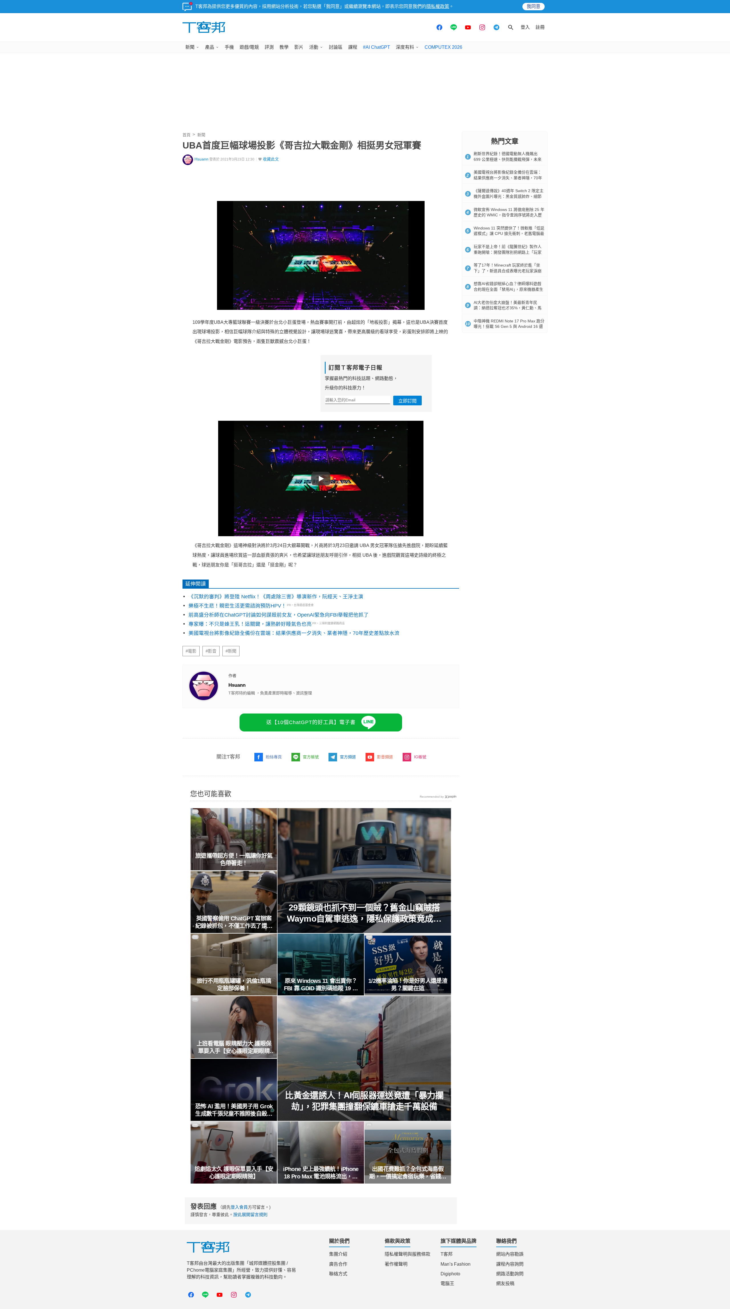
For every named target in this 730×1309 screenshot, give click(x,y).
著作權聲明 (396, 1264)
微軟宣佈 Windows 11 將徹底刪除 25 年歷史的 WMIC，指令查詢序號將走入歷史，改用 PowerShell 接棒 (509, 215)
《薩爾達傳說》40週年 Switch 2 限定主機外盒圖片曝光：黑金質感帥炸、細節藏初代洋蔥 (509, 196)
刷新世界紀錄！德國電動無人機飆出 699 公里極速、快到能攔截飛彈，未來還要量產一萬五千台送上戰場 (508, 159)
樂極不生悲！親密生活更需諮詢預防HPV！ (237, 606)
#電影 (191, 651)
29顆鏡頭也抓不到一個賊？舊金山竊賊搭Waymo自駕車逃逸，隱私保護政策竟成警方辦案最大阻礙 (364, 913)
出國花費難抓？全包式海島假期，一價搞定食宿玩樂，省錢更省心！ (407, 1173)
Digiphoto (450, 1273)
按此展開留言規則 (250, 1214)
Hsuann (201, 159)
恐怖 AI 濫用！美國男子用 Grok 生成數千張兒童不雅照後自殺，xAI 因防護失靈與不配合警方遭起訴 (234, 1110)
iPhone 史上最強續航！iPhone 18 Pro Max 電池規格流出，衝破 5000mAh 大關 (320, 1173)
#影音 (211, 651)
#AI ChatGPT (376, 47)
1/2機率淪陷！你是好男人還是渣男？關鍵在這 (407, 984)
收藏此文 (271, 159)
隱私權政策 (437, 6)
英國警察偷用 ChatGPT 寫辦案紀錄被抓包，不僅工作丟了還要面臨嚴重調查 (233, 922)
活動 (313, 47)
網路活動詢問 (510, 1273)
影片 (298, 47)
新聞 (189, 47)
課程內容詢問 (510, 1264)
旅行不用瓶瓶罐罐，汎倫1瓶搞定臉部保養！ (233, 984)
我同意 (533, 6)
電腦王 (447, 1283)
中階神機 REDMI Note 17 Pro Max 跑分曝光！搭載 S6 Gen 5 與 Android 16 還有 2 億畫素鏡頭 (509, 326)
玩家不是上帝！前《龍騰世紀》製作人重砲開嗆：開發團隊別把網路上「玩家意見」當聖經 (508, 252)
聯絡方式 (338, 1273)
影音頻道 (385, 757)
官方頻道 (348, 757)
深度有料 (405, 47)
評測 (269, 47)
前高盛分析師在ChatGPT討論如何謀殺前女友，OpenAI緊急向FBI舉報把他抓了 (278, 615)
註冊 (540, 27)
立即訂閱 (407, 401)
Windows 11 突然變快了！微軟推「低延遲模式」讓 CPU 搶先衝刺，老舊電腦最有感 (509, 233)
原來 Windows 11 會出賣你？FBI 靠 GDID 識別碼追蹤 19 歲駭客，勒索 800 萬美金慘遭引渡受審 (321, 985)
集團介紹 (338, 1254)
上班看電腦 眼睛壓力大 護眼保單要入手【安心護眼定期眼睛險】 (233, 1047)
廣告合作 (338, 1264)
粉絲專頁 (274, 757)
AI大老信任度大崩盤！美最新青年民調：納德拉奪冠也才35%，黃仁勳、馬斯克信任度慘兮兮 (508, 308)
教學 (284, 47)
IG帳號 (420, 757)
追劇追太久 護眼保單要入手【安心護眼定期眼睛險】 (233, 1173)
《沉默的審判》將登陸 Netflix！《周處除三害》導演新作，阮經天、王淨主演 (275, 596)
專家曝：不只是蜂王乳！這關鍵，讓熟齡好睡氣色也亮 (250, 624)
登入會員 (239, 1207)
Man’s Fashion (456, 1264)
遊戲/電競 (249, 47)
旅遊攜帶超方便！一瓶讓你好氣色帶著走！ (233, 859)
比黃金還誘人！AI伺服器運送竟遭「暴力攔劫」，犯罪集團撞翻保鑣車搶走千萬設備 (364, 1101)
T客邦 (447, 1254)
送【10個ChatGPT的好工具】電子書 (311, 722)
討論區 (335, 47)
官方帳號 (311, 757)
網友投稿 (505, 1283)
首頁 (186, 135)
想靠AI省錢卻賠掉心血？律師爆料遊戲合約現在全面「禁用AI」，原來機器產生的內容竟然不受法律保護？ (508, 289)
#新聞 (231, 651)
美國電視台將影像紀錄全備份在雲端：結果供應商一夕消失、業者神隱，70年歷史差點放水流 (294, 633)
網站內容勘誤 (510, 1254)
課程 (352, 47)
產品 (209, 47)
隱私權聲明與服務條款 (407, 1254)
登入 (525, 27)
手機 (229, 47)
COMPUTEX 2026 (443, 47)
